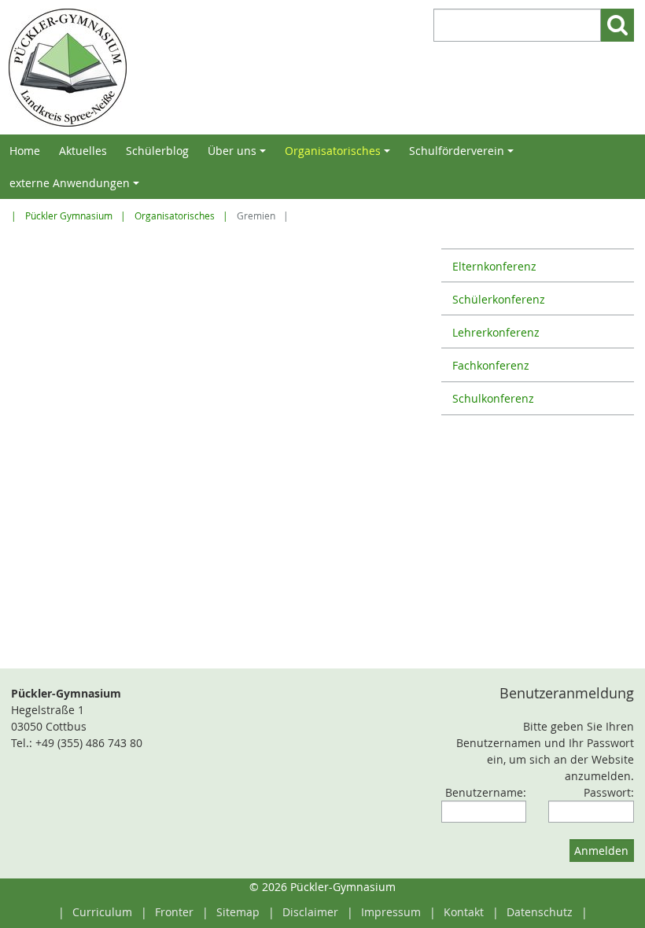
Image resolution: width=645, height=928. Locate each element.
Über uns (239, 155)
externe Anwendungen (76, 187)
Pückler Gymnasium (68, 216)
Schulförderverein (463, 155)
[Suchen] (617, 25)
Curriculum (102, 911)
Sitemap (238, 911)
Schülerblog (157, 150)
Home (24, 150)
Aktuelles (83, 150)
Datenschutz (540, 911)
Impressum (391, 911)
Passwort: (609, 792)
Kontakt (464, 911)
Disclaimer (310, 911)
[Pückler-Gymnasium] (162, 68)
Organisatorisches (340, 155)
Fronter (174, 911)
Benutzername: (485, 792)
